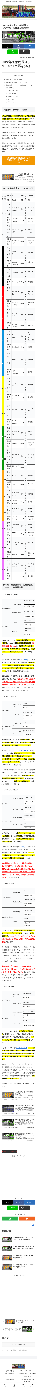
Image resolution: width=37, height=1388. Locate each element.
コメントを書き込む (18, 1344)
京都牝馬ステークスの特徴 (14, 79)
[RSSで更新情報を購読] (27, 1218)
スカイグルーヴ (12, 93)
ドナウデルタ (11, 102)
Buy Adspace (10, 1379)
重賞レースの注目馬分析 (10, 1151)
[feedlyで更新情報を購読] (10, 1218)
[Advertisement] (18, 1176)
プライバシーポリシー (27, 1371)
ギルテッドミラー (12, 90)
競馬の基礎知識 (10, 1374)
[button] (24, 51)
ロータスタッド (12, 99)
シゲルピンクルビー (13, 96)
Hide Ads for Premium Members (27, 1380)
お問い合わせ (10, 1371)
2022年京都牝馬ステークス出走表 (16, 82)
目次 (15, 75)
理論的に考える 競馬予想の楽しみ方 (27, 1375)
